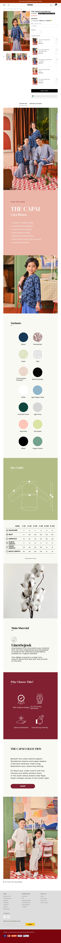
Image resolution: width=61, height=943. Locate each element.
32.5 (41, 534)
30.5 (35, 534)
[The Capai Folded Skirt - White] (35, 71)
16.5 (52, 538)
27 (23, 534)
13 (46, 530)
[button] (34, 15)
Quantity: (33, 29)
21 (52, 543)
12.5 (29, 538)
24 (52, 547)
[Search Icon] (8, 5)
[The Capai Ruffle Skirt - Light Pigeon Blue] (35, 51)
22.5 (41, 551)
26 (52, 551)
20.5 (41, 547)
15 (35, 543)
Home (4, 9)
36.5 (52, 534)
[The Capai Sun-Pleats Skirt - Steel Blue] (35, 61)
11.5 (24, 538)
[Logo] (30, 5)
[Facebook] (4, 917)
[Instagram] (8, 917)
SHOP (22, 786)
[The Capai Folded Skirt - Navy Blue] (35, 81)
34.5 (47, 534)
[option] (16, 31)
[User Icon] (51, 5)
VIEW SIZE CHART (37, 23)
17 (40, 543)
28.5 (30, 534)
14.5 (41, 538)
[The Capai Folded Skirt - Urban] (35, 41)
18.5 (35, 547)
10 (29, 530)
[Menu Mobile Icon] (4, 5)
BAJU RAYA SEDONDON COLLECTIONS (30, 1)
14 (52, 530)
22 (46, 547)
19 (46, 543)
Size (36, 23)
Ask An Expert (18, 882)
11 (35, 530)
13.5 (35, 538)
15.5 (47, 538)
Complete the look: (35, 35)
